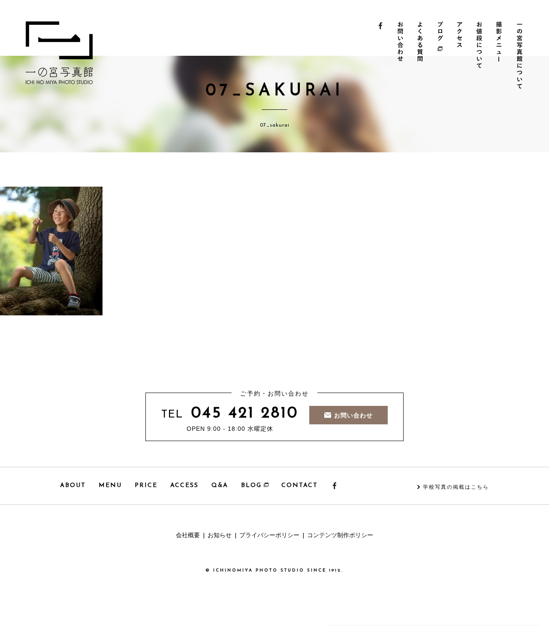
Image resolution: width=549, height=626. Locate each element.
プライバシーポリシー (269, 535)
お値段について (481, 56)
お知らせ (220, 535)
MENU (110, 485)
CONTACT (299, 485)
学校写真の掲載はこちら (456, 487)
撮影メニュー (502, 56)
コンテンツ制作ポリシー (340, 535)
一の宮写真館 (59, 52)
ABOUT (73, 485)
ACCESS (184, 485)
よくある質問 (421, 56)
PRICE (146, 485)
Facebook (381, 56)
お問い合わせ (401, 56)
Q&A (219, 485)
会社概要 (188, 535)
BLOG (251, 485)
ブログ (441, 56)
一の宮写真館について (522, 56)
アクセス (461, 56)
